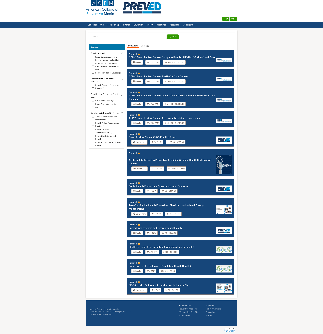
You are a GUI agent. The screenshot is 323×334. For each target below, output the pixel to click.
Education (138, 25)
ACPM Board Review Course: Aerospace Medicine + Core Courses (165, 118)
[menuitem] (96, 25)
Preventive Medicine (188, 309)
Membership (113, 25)
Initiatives (161, 25)
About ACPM (185, 306)
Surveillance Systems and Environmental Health (155, 228)
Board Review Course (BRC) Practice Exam (152, 137)
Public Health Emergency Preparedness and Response (159, 186)
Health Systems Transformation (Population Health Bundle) (161, 247)
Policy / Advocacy (214, 309)
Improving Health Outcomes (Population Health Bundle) (160, 266)
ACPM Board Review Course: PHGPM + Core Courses (159, 76)
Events (126, 25)
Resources (174, 25)
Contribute (188, 25)
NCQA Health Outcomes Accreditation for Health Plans (159, 285)
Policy (150, 25)
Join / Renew (185, 315)
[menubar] (140, 25)
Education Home (96, 25)
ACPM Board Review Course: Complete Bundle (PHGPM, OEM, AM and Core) (172, 57)
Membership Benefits (188, 312)
